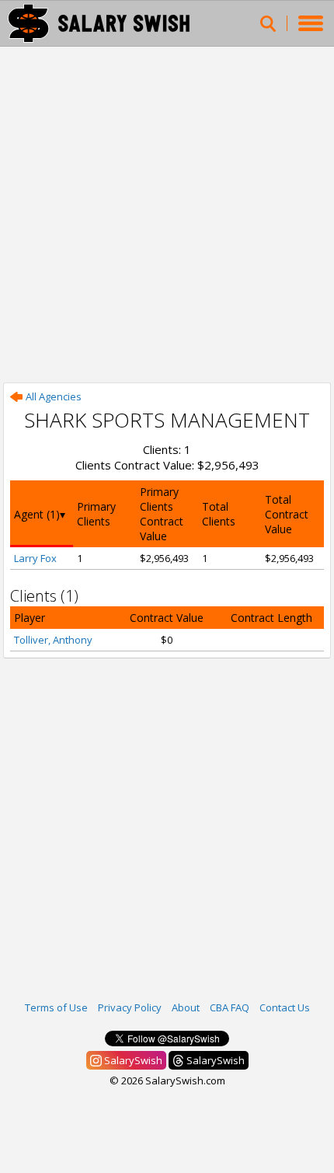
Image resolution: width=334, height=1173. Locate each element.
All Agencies (54, 396)
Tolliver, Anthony (53, 640)
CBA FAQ (229, 1007)
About (186, 1007)
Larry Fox (35, 558)
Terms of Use (56, 1007)
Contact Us (284, 1007)
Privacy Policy (130, 1007)
